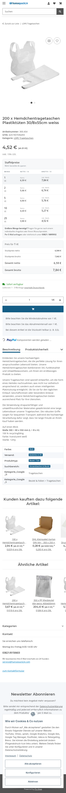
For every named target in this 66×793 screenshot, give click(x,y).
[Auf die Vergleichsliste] (49, 40)
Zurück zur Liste (12, 23)
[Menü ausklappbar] (4, 2)
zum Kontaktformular (13, 670)
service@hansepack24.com (16, 661)
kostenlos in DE (35, 455)
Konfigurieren (33, 772)
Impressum (10, 755)
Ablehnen (33, 781)
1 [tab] (31, 103)
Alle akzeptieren (33, 763)
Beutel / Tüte (34, 460)
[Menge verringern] (6, 300)
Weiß (31, 449)
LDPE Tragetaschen (23, 138)
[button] (48, 3)
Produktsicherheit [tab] (36, 349)
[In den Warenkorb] (4, 33)
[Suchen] (60, 11)
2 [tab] (34, 103)
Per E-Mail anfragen (14, 234)
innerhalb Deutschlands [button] (34, 287)
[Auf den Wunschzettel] (57, 40)
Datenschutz (25, 755)
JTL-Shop (38, 789)
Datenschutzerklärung (51, 706)
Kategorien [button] (9, 626)
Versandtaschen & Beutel (39, 466)
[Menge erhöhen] (60, 300)
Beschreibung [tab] (11, 349)
